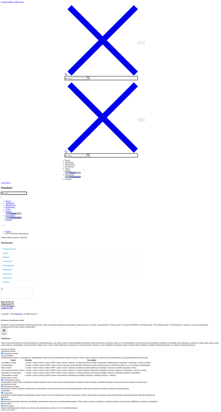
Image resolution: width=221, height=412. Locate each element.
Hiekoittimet (7, 270)
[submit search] (88, 78)
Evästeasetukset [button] (6, 327)
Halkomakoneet (8, 265)
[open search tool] (101, 75)
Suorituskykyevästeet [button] (8, 384)
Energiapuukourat (9, 249)
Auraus (5, 253)
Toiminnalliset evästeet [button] (9, 378)
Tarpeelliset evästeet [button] (8, 351)
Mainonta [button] (4, 397)
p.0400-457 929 (7, 308)
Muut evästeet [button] (6, 404)
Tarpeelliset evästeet (11, 353)
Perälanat (6, 257)
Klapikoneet (7, 274)
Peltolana (6, 282)
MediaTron (19, 314)
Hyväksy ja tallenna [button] (8, 349)
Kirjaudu (68, 179)
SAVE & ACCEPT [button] (8, 410)
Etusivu (8, 231)
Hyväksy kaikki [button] (18, 327)
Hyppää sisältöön (7, 2)
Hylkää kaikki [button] (30, 327)
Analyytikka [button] (5, 391)
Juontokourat (7, 261)
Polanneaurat (7, 278)
